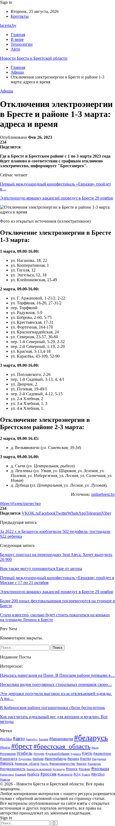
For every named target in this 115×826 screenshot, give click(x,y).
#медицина (99, 758)
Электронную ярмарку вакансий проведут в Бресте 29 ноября (56, 198)
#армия (43, 739)
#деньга (76, 753)
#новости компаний (39, 769)
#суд (77, 774)
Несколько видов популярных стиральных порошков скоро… (56, 684)
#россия (48, 774)
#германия (8, 754)
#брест (6, 503)
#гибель (24, 753)
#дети (87, 753)
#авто (19, 738)
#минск (7, 763)
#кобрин (38, 759)
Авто (15, 49)
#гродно (38, 754)
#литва (85, 759)
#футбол (98, 774)
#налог (81, 763)
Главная (18, 34)
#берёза (5, 747)
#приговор (7, 774)
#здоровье (25, 758)
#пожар (84, 769)
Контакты (20, 16)
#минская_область (27, 764)
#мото (44, 763)
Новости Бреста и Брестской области (33, 58)
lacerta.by (8, 25)
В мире (17, 39)
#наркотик (94, 763)
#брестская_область (61, 746)
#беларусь (91, 737)
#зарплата (8, 758)
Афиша (6, 91)
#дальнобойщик (57, 754)
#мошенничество (62, 763)
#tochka (6, 739)
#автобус (32, 739)
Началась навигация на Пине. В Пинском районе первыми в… (57, 675)
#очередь (59, 769)
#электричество (26, 503)
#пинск (72, 769)
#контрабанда (55, 758)
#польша (100, 768)
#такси (86, 774)
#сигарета (64, 774)
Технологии (22, 44)
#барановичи (61, 738)
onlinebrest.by (103, 494)
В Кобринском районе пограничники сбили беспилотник (52, 707)
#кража (73, 759)
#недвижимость (12, 769)
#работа (33, 774)
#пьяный (20, 774)
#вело (95, 747)
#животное (102, 753)
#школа (5, 779)
